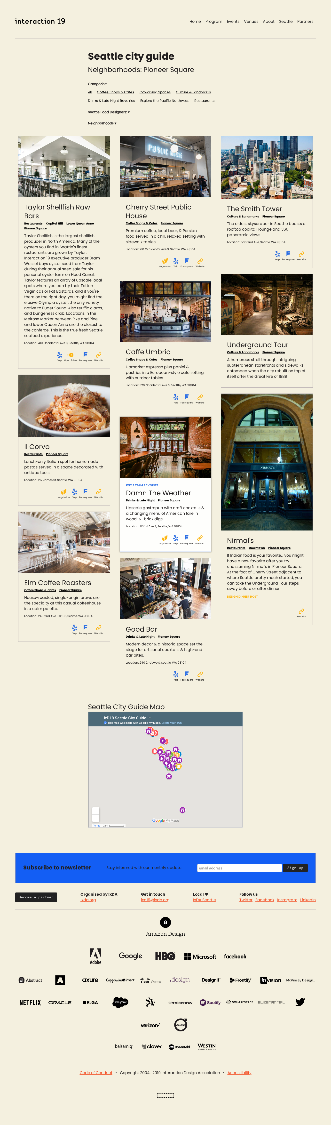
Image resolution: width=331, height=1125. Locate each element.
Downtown (257, 547)
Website (98, 360)
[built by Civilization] (165, 1097)
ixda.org (88, 900)
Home (195, 22)
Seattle (286, 22)
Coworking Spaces (155, 92)
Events (233, 22)
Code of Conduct (96, 1073)
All (90, 92)
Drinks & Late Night (140, 500)
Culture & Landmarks (193, 92)
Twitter (245, 900)
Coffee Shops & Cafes (115, 92)
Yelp (59, 360)
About (269, 22)
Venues (251, 22)
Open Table (70, 360)
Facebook (264, 900)
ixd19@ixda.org (155, 900)
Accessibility (240, 1073)
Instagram (287, 900)
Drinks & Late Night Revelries (111, 101)
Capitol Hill (54, 223)
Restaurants (204, 101)
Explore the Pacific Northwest (164, 101)
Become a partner (36, 897)
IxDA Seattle (204, 900)
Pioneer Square (35, 228)
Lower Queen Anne (80, 223)
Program (213, 22)
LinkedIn (308, 900)
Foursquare (85, 360)
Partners (305, 22)
